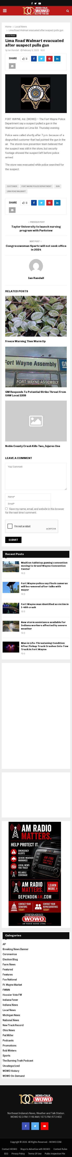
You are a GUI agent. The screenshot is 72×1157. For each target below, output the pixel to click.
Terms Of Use (34, 1153)
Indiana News (10, 1005)
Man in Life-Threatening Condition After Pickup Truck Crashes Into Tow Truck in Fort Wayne (44, 646)
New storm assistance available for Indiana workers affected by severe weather (44, 625)
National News (11, 1020)
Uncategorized (11, 1065)
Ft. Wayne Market (12, 984)
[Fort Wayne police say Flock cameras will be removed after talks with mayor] (11, 587)
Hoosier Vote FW (12, 994)
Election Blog (10, 959)
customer (12, 186)
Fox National (10, 979)
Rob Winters (9, 1050)
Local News (11, 36)
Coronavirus (10, 954)
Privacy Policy (18, 1153)
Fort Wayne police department (36, 186)
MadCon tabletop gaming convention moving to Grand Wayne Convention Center (44, 565)
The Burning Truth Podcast (18, 1060)
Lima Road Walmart (16, 191)
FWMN (6, 989)
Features (8, 974)
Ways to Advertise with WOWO (35, 1149)
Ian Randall (13, 50)
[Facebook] (26, 1126)
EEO (6, 1153)
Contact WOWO (9, 1149)
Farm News (9, 964)
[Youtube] (44, 1126)
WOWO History (11, 1071)
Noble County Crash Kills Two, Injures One (32, 446)
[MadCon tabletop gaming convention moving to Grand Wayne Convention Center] (11, 566)
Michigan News (11, 1015)
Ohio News (9, 1030)
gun (58, 186)
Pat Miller (8, 1035)
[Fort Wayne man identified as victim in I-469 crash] (11, 608)
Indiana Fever (10, 1000)
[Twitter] (35, 1126)
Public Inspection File (55, 1153)
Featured (8, 969)
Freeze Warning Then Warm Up (25, 341)
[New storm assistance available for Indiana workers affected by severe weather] (11, 626)
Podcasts (8, 1040)
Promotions (9, 1045)
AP (4, 944)
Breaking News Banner (15, 949)
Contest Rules (60, 1149)
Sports (6, 1055)
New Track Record (13, 1025)
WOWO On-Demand (14, 1076)
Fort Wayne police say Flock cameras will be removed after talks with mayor (44, 586)
